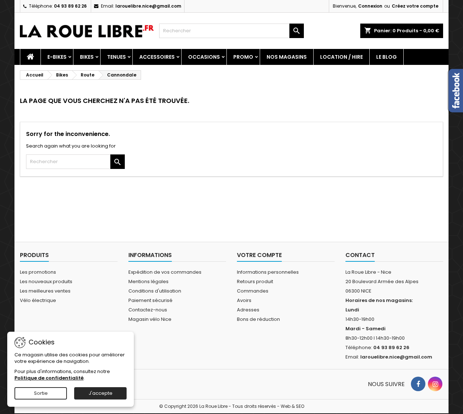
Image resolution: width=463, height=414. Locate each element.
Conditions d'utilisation (154, 290)
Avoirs (244, 300)
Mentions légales (148, 281)
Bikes (87, 57)
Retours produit (255, 281)
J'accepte (100, 393)
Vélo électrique (38, 300)
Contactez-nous (147, 309)
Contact (360, 255)
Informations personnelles (268, 272)
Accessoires (157, 57)
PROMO (243, 57)
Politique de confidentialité (49, 377)
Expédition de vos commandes (164, 272)
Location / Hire (341, 57)
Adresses (248, 309)
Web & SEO (292, 406)
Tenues (116, 57)
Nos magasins (287, 57)
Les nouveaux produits (46, 281)
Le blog (386, 57)
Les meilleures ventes (45, 290)
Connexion (370, 6)
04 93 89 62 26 (70, 6)
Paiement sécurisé (150, 300)
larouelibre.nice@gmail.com (148, 6)
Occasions (204, 57)
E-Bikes (57, 57)
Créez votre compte (415, 6)
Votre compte (259, 255)
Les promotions (38, 272)
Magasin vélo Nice (149, 319)
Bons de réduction (258, 319)
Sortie (41, 393)
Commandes (252, 290)
